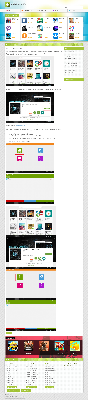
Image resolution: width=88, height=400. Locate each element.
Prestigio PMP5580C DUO (31, 378)
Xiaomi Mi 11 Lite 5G (68, 382)
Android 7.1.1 (48, 384)
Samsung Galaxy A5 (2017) (12, 366)
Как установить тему (70, 56)
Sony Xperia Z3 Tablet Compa (32, 368)
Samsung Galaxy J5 (11, 368)
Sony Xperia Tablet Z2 (31, 370)
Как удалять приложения (71, 63)
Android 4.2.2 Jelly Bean (50, 370)
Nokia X (8, 374)
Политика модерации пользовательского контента (15, 398)
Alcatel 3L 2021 (67, 384)
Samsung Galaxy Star (12, 370)
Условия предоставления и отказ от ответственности (15, 396)
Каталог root (26, 390)
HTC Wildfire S (10, 384)
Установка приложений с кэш (72, 54)
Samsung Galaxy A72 (69, 369)
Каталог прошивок (13, 390)
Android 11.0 (48, 372)
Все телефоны (12, 387)
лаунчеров (28, 124)
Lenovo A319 (10, 380)
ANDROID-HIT (19, 4)
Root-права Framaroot (70, 72)
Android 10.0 (48, 374)
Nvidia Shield (29, 366)
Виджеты (42, 11)
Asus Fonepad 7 (29, 384)
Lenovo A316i (10, 382)
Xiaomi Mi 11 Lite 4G (68, 378)
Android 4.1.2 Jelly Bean (50, 382)
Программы (28, 11)
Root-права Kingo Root (70, 75)
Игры (10, 11)
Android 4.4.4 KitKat (49, 366)
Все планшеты (31, 387)
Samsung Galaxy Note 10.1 (32, 376)
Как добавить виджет (70, 58)
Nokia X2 (9, 376)
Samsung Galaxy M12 (69, 367)
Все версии (49, 387)
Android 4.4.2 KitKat (49, 368)
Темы (57, 11)
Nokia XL (9, 372)
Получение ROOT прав (70, 68)
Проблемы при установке (71, 65)
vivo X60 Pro (67, 376)
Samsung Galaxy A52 (69, 371)
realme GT (66, 386)
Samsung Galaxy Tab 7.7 (31, 372)
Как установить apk (69, 51)
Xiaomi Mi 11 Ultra (68, 380)
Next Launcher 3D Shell (20, 125)
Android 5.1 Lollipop (49, 378)
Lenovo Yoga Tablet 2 (31, 380)
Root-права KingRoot (70, 70)
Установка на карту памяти (71, 61)
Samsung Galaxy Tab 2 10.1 (32, 374)
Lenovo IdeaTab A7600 (31, 382)
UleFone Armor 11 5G (69, 373)
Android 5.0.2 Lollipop (50, 380)
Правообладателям (8, 394)
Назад (9, 333)
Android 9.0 (47, 376)
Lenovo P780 (10, 378)
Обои (73, 11)
